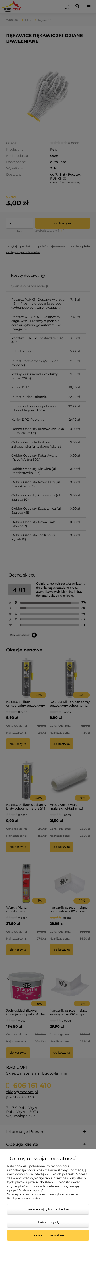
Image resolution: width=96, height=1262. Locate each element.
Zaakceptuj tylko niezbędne (48, 1209)
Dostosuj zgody (48, 1222)
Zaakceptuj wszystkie (48, 1235)
